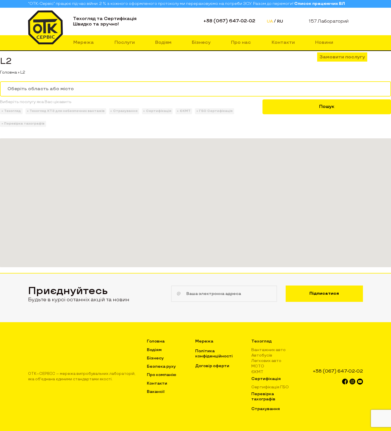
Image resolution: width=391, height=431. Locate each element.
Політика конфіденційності (214, 354)
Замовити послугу (342, 57)
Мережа (83, 42)
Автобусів (261, 355)
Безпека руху (161, 366)
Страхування (265, 408)
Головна (8, 72)
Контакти (283, 42)
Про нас (241, 42)
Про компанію (161, 374)
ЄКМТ (257, 371)
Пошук (326, 106)
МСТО (257, 366)
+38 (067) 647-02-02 (229, 21)
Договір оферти (212, 365)
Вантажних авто (268, 349)
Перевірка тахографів (263, 396)
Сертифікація (266, 378)
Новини (324, 42)
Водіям (163, 42)
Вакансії (156, 391)
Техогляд (261, 341)
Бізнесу (201, 42)
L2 (22, 72)
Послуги (124, 42)
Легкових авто (266, 360)
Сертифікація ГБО (270, 387)
